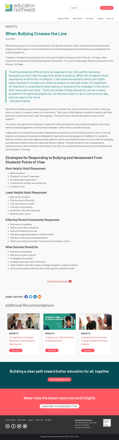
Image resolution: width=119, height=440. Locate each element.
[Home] (20, 7)
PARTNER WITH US (59, 379)
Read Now (16, 350)
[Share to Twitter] (30, 297)
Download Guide (58, 281)
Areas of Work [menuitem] (63, 18)
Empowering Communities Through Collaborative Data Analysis (94, 340)
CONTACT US (107, 8)
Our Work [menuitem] (89, 18)
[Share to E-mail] (39, 297)
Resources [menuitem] (39, 420)
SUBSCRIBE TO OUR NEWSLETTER (59, 406)
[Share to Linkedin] (35, 297)
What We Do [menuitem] (77, 18)
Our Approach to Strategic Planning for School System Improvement (22, 340)
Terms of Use (74, 436)
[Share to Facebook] (26, 297)
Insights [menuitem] (100, 18)
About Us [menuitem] (110, 18)
